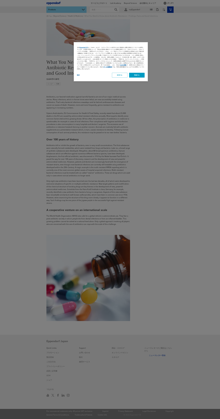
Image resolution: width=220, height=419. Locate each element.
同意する (136, 75)
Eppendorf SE (84, 47)
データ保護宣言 (107, 67)
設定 (78, 75)
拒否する (119, 75)
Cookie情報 (123, 65)
